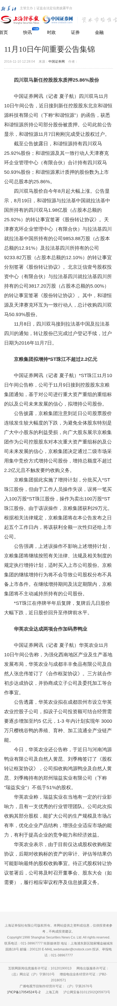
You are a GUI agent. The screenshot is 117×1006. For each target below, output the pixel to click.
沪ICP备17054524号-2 (24, 992)
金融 (99, 32)
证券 (75, 32)
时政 (51, 32)
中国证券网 (56, 61)
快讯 (27, 32)
